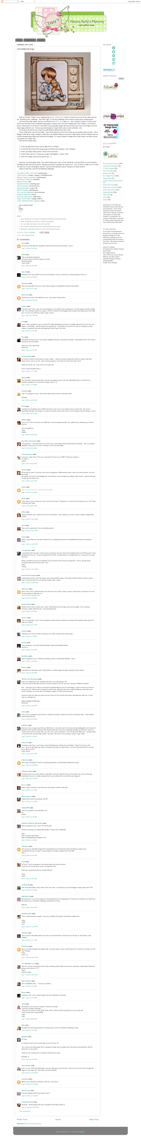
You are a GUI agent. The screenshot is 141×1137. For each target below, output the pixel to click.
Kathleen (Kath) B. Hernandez (32, 823)
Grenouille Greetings (29, 575)
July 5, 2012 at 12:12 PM (30, 530)
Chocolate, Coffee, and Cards (27, 173)
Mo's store (59, 121)
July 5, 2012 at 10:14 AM (30, 519)
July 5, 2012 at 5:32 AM (29, 277)
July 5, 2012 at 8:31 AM (29, 481)
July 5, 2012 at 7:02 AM (29, 331)
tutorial (105, 199)
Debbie (24, 420)
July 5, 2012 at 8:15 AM (29, 400)
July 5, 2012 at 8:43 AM (29, 506)
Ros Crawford (26, 981)
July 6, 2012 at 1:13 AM (29, 778)
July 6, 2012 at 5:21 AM (29, 890)
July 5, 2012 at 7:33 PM (29, 736)
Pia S (23, 406)
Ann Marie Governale (29, 441)
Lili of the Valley (108, 171)
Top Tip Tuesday (22, 186)
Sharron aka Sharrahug (30, 679)
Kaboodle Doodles (23, 188)
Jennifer (24, 933)
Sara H (24, 272)
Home (19, 40)
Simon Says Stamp (109, 190)
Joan (23, 525)
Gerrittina (25, 1079)
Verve (105, 197)
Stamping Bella (108, 192)
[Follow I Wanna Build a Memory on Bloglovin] (109, 71)
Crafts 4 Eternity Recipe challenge (28, 201)
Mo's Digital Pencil (58, 117)
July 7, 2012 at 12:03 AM (30, 957)
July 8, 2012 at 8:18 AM (29, 1059)
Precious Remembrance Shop (113, 181)
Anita (23, 712)
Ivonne (24, 306)
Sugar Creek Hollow (23, 199)
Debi (23, 1025)
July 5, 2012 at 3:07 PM (29, 673)
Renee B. (25, 742)
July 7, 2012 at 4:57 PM (29, 998)
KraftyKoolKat (26, 913)
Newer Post (22, 1119)
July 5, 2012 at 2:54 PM (29, 661)
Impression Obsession (110, 166)
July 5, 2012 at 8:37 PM (29, 753)
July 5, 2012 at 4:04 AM (29, 248)
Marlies (24, 667)
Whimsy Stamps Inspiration (26, 177)
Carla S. (24, 617)
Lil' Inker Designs (108, 168)
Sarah (24, 487)
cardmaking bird (27, 1102)
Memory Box (107, 173)
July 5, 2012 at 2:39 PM (29, 636)
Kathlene (25, 725)
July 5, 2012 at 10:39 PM (30, 765)
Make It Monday (22, 190)
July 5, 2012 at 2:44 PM (29, 650)
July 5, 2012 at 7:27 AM (29, 371)
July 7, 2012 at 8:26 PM (29, 1019)
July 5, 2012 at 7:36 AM (29, 385)
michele (24, 631)
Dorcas (24, 470)
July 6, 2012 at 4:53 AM (29, 878)
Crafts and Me (22, 175)
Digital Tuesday (22, 181)
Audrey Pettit (26, 604)
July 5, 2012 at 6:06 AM (29, 300)
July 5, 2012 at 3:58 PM (29, 705)
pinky (23, 537)
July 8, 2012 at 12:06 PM (30, 1073)
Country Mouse (27, 454)
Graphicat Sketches (23, 194)
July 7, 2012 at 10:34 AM (30, 975)
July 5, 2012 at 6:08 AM (29, 315)
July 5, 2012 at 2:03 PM (29, 611)
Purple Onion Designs (110, 187)
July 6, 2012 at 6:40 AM (29, 907)
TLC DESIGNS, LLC (28, 963)
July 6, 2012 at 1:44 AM (29, 801)
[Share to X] (44, 232)
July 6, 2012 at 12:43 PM (30, 926)
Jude (23, 861)
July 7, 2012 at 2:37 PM (29, 986)
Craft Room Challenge (24, 179)
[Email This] (40, 232)
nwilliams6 (25, 885)
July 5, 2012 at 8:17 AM (29, 413)
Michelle (24, 1036)
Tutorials (41, 40)
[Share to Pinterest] (48, 232)
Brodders (25, 656)
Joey (23, 243)
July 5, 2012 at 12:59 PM (30, 582)
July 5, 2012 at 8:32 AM (29, 492)
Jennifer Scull (26, 356)
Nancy (24, 377)
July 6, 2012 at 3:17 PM (29, 940)
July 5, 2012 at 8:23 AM (29, 448)
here (68, 121)
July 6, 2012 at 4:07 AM (29, 855)
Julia (23, 1004)
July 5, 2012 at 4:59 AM (29, 266)
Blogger (82, 1132)
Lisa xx (24, 785)
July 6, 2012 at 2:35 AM (29, 817)
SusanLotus (26, 1090)
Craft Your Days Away (24, 196)
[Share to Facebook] (46, 232)
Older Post (93, 1119)
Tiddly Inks (106, 195)
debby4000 (25, 808)
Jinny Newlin (26, 1065)
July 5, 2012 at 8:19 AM (29, 435)
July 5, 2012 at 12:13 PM (30, 544)
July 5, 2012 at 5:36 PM (29, 719)
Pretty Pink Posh (108, 185)
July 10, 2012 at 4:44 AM (30, 1084)
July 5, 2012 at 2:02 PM (29, 598)
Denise (24, 642)
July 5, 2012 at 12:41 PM (30, 569)
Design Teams (30, 40)
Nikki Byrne (26, 896)
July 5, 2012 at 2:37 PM (29, 625)
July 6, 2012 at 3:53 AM (29, 840)
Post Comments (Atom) (33, 1123)
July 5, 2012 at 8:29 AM (29, 463)
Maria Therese (26, 796)
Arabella (24, 391)
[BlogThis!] (42, 232)
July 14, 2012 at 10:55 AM (30, 1107)
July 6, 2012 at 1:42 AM (29, 790)
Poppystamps (107, 178)
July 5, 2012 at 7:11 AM (29, 350)
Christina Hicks (27, 771)
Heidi (23, 254)
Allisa (23, 512)
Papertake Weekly (23, 184)
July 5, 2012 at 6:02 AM (29, 288)
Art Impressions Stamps (111, 163)
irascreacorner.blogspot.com (31, 595)
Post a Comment (25, 1111)
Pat (23, 321)
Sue (23, 337)
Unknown (25, 283)
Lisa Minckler (26, 550)
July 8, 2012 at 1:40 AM (29, 1030)
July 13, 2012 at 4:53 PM (30, 1096)
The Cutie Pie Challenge (25, 192)
